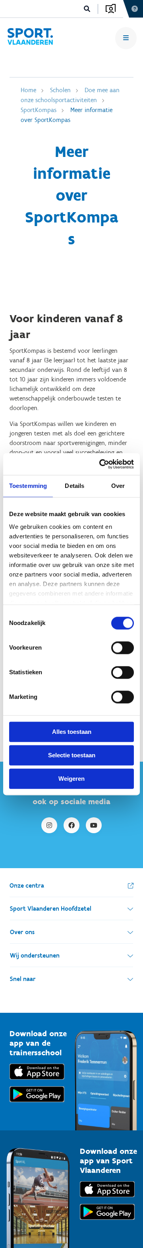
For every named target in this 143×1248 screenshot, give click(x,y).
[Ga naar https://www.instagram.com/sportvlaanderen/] (49, 825)
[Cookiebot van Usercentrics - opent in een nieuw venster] (101, 464)
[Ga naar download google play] (37, 1104)
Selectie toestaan (71, 755)
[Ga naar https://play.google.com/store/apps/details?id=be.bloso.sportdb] (107, 1221)
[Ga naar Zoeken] (87, 9)
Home (28, 90)
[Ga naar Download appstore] (37, 1081)
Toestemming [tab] (28, 485)
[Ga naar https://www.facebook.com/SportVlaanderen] (71, 825)
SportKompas (38, 110)
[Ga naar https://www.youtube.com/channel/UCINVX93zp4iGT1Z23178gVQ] (94, 825)
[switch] (122, 647)
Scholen (60, 90)
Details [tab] (74, 485)
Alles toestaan (71, 731)
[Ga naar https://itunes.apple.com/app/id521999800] (107, 1199)
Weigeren (71, 778)
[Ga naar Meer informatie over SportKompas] (30, 37)
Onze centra (27, 885)
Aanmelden (110, 9)
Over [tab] (118, 485)
